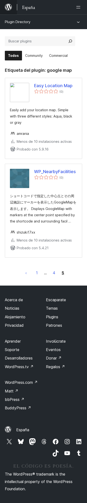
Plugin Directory (17, 22)
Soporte (12, 349)
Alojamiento (15, 316)
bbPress (14, 399)
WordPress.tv (19, 366)
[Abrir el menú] (79, 7)
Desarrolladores (19, 358)
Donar (54, 358)
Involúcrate (56, 341)
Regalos (55, 366)
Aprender (13, 341)
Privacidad (14, 325)
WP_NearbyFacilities (55, 171)
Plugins (52, 316)
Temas (52, 308)
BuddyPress (18, 407)
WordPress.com (21, 382)
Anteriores (26, 273)
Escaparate (56, 299)
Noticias (12, 308)
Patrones (54, 325)
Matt (11, 391)
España (22, 429)
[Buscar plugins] (70, 41)
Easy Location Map (53, 85)
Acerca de (14, 299)
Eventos (53, 349)
